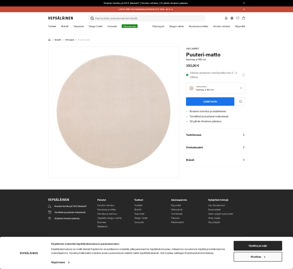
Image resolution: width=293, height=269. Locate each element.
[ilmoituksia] (226, 18)
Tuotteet (138, 205)
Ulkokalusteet (129, 26)
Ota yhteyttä (214, 222)
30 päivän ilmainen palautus (174, 3)
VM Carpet (69, 39)
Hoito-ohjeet (214, 218)
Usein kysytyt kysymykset (220, 213)
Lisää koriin (210, 101)
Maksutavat (176, 209)
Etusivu (49, 40)
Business (101, 222)
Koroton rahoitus (149, 3)
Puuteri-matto (84, 39)
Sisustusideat (214, 209)
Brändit (58, 39)
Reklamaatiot (177, 222)
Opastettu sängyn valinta (109, 218)
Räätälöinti (102, 226)
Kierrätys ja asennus (107, 213)
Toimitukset (176, 213)
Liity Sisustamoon (216, 205)
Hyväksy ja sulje (258, 245)
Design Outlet (141, 218)
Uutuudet (139, 222)
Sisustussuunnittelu (106, 209)
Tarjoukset (139, 213)
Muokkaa (256, 256)
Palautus (175, 218)
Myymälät (176, 205)
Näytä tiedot (58, 262)
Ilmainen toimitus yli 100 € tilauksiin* (121, 3)
